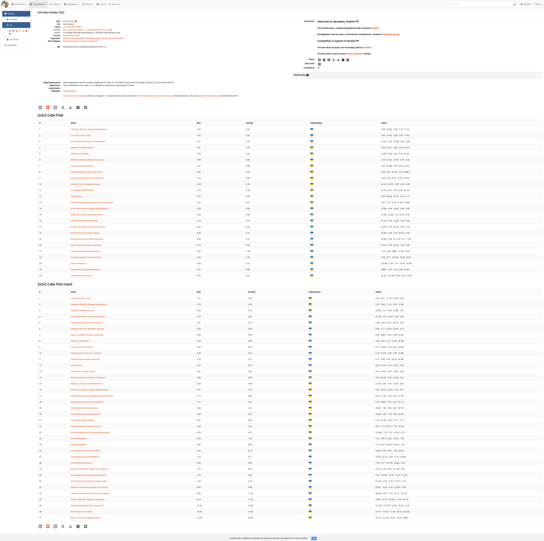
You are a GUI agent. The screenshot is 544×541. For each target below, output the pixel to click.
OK (314, 538)
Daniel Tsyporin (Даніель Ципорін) (86, 245)
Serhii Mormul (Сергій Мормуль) (85, 233)
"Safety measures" (355, 54)
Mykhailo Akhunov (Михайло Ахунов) (87, 160)
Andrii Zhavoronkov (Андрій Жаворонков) (89, 208)
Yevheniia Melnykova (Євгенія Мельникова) (90, 432)
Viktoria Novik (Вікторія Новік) (84, 221)
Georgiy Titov (76, 196)
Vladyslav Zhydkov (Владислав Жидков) (89, 129)
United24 (375, 28)
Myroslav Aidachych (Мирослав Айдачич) (89, 469)
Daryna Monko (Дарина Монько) (85, 269)
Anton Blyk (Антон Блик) (82, 512)
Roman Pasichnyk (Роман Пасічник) (87, 239)
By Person (14, 39)
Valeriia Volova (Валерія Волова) (85, 184)
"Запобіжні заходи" (391, 34)
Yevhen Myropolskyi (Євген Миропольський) (103, 38)
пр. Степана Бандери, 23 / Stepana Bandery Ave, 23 (86, 30)
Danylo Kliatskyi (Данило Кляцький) (87, 505)
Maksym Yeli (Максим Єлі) (209, 96)
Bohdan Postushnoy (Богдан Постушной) (89, 487)
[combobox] (482, 4)
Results (10, 14)
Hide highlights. (70, 91)
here (105, 47)
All (10, 25)
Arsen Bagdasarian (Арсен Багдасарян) (88, 475)
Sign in (538, 4)
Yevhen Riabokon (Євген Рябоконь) (87, 172)
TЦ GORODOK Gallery (72, 27)
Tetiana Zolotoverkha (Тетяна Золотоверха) (90, 493)
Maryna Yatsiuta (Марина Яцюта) (86, 518)
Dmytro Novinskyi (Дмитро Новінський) (89, 481)
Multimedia (301, 75)
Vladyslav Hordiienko (80, 154)
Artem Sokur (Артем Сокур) (83, 371)
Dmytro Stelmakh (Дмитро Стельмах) (87, 499)
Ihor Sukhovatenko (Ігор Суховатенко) (155, 96)
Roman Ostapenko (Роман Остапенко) (80, 41)
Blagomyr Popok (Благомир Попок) (87, 215)
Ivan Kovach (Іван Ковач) (82, 166)
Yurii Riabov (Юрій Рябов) (82, 190)
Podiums (13, 19)
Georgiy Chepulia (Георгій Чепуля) (86, 257)
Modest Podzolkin (71, 38)
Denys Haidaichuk (78, 263)
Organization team (71, 35)
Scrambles (12, 45)
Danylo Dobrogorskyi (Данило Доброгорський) (92, 202)
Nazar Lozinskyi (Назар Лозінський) (87, 178)
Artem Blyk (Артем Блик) (82, 275)
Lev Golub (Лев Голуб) (73, 96)
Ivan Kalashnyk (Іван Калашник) (85, 251)
